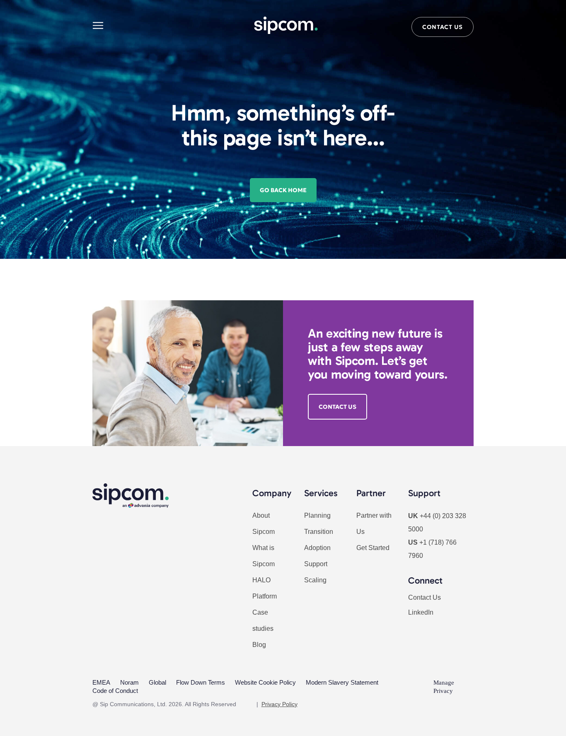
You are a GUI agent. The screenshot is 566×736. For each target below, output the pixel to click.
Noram (129, 682)
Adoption (317, 547)
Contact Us (424, 597)
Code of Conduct (115, 690)
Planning (317, 515)
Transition (318, 531)
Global (157, 682)
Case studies (262, 620)
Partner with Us (374, 523)
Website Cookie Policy (265, 682)
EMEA (101, 682)
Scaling (315, 580)
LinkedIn (420, 612)
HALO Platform (264, 588)
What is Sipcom (263, 555)
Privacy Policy (279, 704)
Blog (259, 644)
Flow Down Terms (200, 682)
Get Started (372, 547)
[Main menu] (98, 25)
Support (315, 563)
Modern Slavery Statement (342, 682)
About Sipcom (263, 523)
